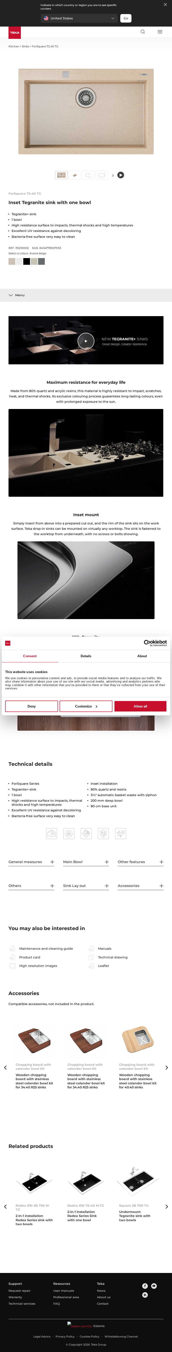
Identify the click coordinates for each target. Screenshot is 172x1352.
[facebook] (145, 1286)
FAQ (56, 1303)
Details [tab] (86, 656)
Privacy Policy (65, 1336)
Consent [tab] (30, 656)
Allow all (140, 706)
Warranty (15, 1297)
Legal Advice (41, 1336)
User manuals (63, 1290)
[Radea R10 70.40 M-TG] (86, 1182)
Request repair (19, 1290)
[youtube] (154, 1286)
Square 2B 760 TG (134, 1206)
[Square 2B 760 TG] (138, 1182)
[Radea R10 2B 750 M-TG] (34, 1182)
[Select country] (151, 32)
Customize (83, 706)
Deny (32, 706)
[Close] (165, 5)
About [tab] (142, 656)
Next (112, 175)
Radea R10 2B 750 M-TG (33, 1208)
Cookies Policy (89, 1336)
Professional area (66, 1297)
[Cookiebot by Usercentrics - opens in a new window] (147, 643)
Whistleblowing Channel (121, 1336)
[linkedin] (145, 1295)
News (101, 1290)
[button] (79, 18)
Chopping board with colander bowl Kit (137, 1067)
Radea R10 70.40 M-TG (85, 1206)
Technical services (22, 1303)
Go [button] (126, 18)
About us (104, 1297)
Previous (5, 1067)
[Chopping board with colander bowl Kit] (138, 1041)
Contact (102, 1303)
